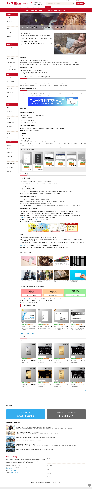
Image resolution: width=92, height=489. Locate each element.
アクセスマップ (9, 468)
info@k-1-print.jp (26, 416)
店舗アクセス (9, 156)
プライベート (9, 51)
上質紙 (8, 107)
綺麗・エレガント (10, 92)
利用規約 (32, 482)
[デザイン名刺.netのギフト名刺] (53, 231)
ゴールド (8, 133)
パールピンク (9, 126)
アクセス (48, 461)
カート (84, 0)
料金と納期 (9, 148)
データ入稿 (9, 32)
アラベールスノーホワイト (11, 122)
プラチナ (8, 137)
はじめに (8, 17)
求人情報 (48, 476)
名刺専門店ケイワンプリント (26, 298)
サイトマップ (59, 482)
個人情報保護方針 (39, 482)
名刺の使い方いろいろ (11, 163)
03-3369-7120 (66, 416)
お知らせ (48, 469)
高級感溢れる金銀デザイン (12, 69)
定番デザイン (9, 77)
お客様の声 (49, 473)
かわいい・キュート (10, 88)
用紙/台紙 (9, 36)
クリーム (8, 118)
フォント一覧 (9, 39)
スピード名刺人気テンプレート (28, 305)
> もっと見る (83, 390)
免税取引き (9, 171)
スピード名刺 (9, 21)
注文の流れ (9, 145)
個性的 (8, 96)
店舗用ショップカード (11, 62)
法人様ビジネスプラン (11, 167)
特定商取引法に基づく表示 (50, 482)
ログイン (73, 0)
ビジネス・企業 (9, 47)
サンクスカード (9, 66)
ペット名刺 (35, 219)
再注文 (8, 28)
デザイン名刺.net (23, 217)
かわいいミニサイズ (10, 58)
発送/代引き (9, 152)
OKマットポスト (10, 111)
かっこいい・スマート (11, 85)
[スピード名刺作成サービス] (53, 105)
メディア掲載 (49, 465)
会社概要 (48, 458)
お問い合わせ (68, 0)
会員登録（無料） (78, 0)
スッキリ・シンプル (10, 81)
